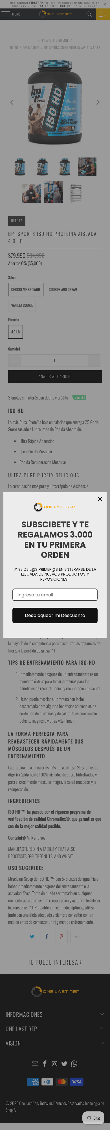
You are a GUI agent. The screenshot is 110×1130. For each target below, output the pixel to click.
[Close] (100, 499)
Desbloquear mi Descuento (55, 615)
